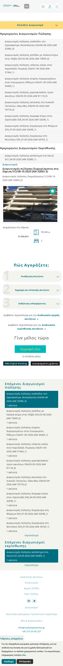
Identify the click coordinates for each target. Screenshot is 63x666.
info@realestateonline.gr (31, 627)
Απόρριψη (25, 661)
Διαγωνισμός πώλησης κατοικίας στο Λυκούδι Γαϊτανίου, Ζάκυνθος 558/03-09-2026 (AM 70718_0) (29, 106)
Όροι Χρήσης (31, 593)
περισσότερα (31, 535)
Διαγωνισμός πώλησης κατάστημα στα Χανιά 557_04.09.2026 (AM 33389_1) (29, 157)
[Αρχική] (12, 4)
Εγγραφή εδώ (30, 349)
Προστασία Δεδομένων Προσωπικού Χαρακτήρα (31, 614)
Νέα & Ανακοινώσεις (31, 620)
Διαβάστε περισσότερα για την (31, 317)
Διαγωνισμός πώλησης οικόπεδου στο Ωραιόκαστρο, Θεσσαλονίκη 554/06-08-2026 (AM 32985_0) (31, 45)
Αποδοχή (9, 661)
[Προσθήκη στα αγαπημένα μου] (52, 190)
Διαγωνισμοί (31, 607)
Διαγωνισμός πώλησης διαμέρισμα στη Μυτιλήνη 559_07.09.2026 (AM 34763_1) (26, 137)
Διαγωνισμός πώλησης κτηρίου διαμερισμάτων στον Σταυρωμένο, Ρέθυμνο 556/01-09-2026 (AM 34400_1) (31, 82)
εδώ (24, 655)
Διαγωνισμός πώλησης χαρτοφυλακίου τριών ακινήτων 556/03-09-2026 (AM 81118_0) (29, 94)
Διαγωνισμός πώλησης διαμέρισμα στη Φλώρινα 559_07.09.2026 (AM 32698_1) (31, 127)
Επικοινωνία (31, 582)
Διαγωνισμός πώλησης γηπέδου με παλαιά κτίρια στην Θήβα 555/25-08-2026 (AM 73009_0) (31, 56)
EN (26, 6)
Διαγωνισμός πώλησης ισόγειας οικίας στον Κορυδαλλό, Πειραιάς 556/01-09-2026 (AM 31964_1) (28, 68)
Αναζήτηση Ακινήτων (31, 577)
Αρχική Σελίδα (31, 588)
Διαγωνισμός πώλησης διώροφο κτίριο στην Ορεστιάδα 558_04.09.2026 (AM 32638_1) (28, 117)
